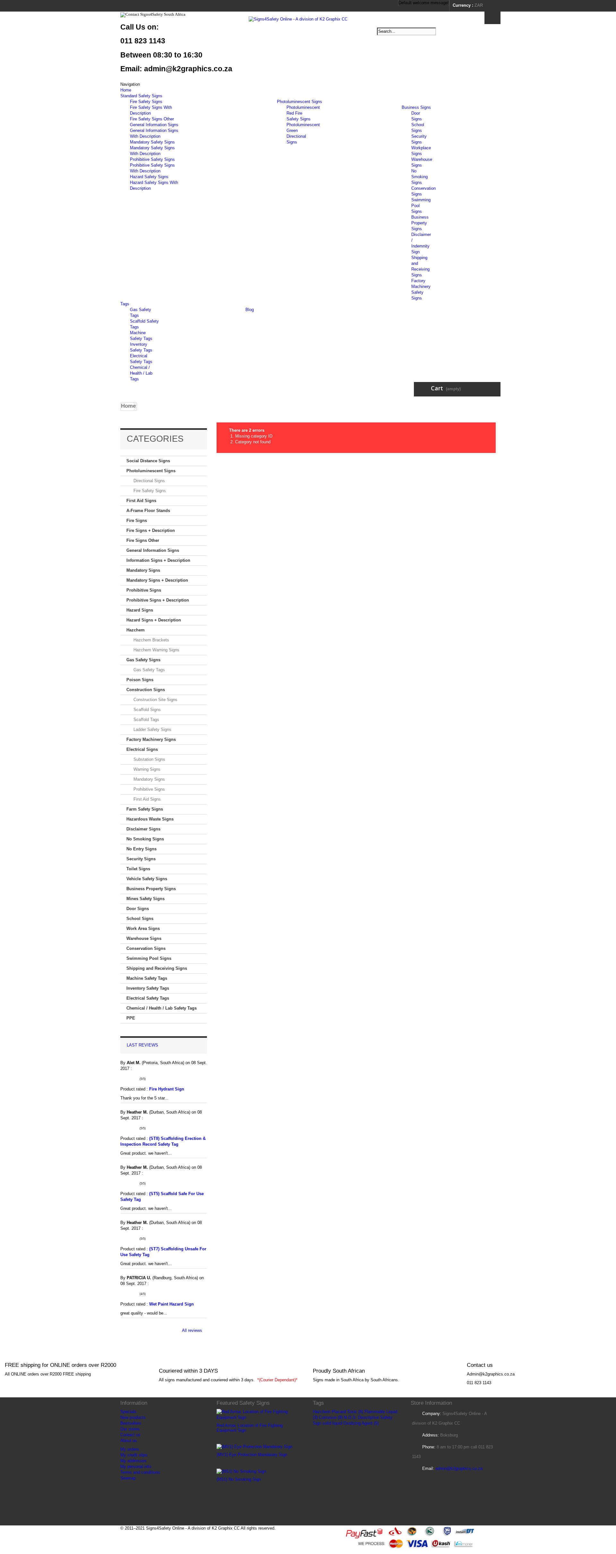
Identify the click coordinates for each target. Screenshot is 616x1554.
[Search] (492, 18)
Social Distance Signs (148, 460)
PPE (130, 1018)
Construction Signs (145, 689)
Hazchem (135, 630)
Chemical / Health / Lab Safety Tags (161, 1008)
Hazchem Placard (329, 1411)
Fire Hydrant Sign (167, 1089)
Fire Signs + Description (150, 530)
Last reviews (142, 1045)
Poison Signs (139, 679)
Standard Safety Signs (141, 95)
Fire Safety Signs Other (152, 119)
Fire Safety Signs (146, 101)
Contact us (130, 1434)
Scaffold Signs (146, 709)
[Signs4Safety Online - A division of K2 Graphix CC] (308, 39)
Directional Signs (148, 480)
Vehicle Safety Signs (146, 878)
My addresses (133, 1460)
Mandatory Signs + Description (157, 580)
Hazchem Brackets (150, 640)
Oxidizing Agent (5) (361, 1423)
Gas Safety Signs (143, 659)
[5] (138, 1079)
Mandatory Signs (143, 570)
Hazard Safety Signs (149, 176)
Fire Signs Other (142, 540)
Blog (249, 309)
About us (128, 1440)
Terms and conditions (140, 1472)
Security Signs (141, 858)
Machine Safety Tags (146, 978)
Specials (128, 1411)
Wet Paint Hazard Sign (172, 1304)
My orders (129, 1449)
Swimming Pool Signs (148, 958)
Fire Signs (136, 520)
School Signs (139, 918)
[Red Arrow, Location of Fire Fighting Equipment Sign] (260, 1414)
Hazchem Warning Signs (155, 649)
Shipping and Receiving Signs (156, 968)
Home (125, 90)
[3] (130, 1079)
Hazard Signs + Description (153, 620)
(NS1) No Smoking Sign (239, 1479)
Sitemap (128, 1478)
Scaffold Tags (145, 719)
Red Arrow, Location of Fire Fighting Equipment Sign (250, 1427)
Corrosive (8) (331, 1417)
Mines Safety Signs (145, 898)
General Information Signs (154, 124)
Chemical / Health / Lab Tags (141, 373)
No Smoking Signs (419, 177)
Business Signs (416, 107)
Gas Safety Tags (148, 669)
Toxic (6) (355, 1411)
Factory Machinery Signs (151, 739)
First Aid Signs (141, 500)
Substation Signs (148, 759)
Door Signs (137, 908)
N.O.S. (350, 1417)
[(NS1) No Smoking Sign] (241, 1471)
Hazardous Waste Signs (150, 819)
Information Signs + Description (158, 560)
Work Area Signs (143, 928)
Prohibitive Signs (143, 590)
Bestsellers (130, 1423)
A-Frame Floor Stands (148, 510)
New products (133, 1417)
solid (326, 1423)
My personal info (135, 1466)
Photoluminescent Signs (299, 101)
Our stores (130, 1429)
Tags (124, 303)
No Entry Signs (141, 848)
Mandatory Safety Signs (152, 142)
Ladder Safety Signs (151, 729)
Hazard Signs (139, 610)
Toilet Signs (138, 868)
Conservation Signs (146, 948)
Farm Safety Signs (144, 809)
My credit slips (134, 1455)
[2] (126, 1079)
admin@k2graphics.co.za (459, 1468)
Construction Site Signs (154, 699)
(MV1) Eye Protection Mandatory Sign (252, 1454)
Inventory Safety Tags (147, 988)
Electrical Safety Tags (147, 998)
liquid (337, 1423)
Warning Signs (146, 769)
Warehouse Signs (143, 938)
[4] (134, 1079)
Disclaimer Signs (143, 829)
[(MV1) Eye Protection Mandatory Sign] (254, 1446)
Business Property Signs (420, 223)
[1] (122, 1079)
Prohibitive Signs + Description (157, 600)
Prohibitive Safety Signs (152, 159)
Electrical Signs (142, 749)
